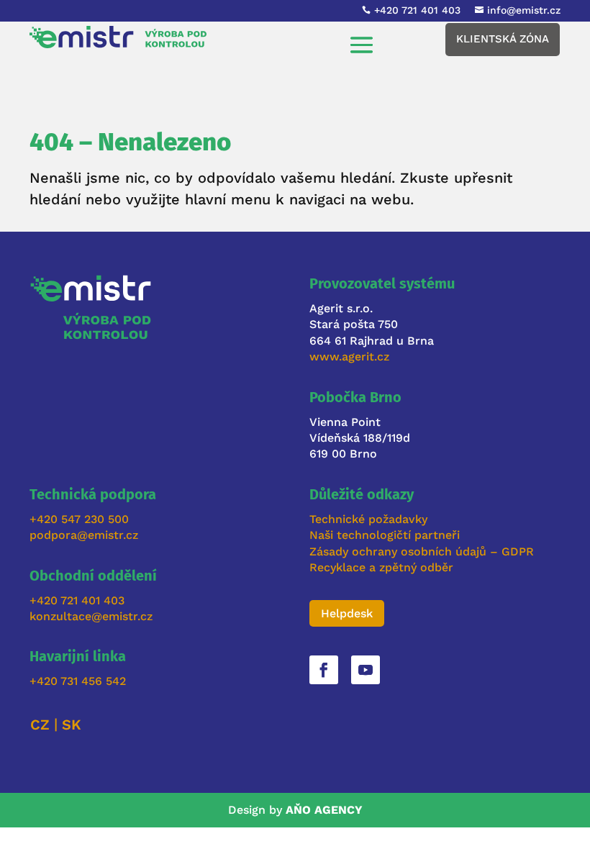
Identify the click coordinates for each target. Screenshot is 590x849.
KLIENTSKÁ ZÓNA (502, 38)
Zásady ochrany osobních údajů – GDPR (423, 551)
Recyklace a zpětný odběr (381, 567)
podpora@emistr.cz (84, 535)
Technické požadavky (368, 519)
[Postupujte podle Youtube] (365, 669)
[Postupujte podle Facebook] (323, 669)
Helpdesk (347, 613)
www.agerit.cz (349, 356)
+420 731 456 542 (78, 681)
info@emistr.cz (523, 10)
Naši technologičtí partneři (384, 535)
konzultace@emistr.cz (91, 616)
